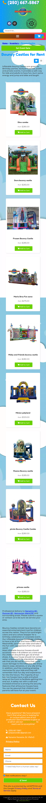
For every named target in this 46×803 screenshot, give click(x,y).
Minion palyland (23, 413)
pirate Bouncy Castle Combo (23, 529)
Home (5, 43)
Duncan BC (7, 613)
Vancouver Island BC (24, 613)
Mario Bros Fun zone (23, 296)
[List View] (41, 61)
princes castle (23, 587)
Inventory (14, 43)
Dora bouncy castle (23, 180)
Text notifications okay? (16, 776)
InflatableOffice (24, 800)
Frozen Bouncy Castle (23, 238)
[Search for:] (22, 31)
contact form (29, 722)
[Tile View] (36, 61)
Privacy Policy (12, 741)
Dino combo (23, 122)
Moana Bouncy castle (23, 471)
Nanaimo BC (31, 611)
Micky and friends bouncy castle (23, 355)
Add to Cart (25, 132)
